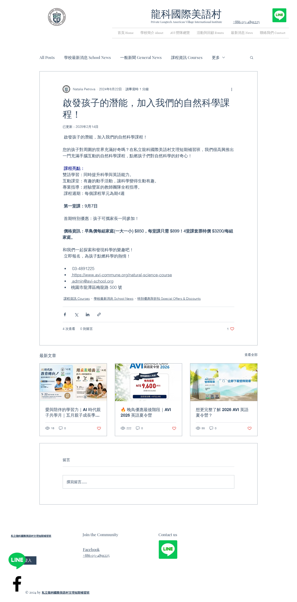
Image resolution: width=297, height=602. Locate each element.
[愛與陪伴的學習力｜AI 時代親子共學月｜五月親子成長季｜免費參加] (73, 382)
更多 (216, 57)
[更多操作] (231, 89)
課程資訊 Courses (187, 57)
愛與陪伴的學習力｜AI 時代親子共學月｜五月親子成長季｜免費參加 (73, 412)
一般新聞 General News (141, 57)
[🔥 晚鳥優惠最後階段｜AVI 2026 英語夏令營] (148, 382)
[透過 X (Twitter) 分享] (76, 314)
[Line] (17, 560)
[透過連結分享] (99, 314)
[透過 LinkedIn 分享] (87, 314)
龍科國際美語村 (186, 14)
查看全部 (251, 355)
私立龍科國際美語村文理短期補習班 (31, 536)
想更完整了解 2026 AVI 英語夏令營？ (222, 412)
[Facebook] (17, 583)
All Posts (47, 57)
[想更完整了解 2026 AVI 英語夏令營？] (223, 382)
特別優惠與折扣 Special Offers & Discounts (169, 298)
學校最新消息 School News (87, 57)
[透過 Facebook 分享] (65, 314)
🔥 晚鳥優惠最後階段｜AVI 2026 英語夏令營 (146, 412)
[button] (251, 57)
